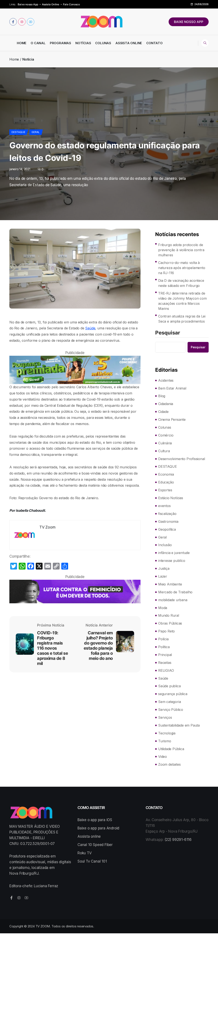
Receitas (164, 662)
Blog (161, 396)
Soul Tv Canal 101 (92, 861)
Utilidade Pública (171, 749)
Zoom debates (169, 764)
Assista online (89, 836)
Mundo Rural (168, 615)
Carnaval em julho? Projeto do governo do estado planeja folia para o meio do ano (98, 645)
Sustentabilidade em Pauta (179, 725)
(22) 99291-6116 (178, 839)
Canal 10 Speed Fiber (95, 845)
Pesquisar (167, 333)
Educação (166, 482)
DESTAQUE (18, 132)
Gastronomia (168, 521)
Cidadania (165, 404)
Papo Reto (166, 631)
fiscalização (167, 514)
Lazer (162, 576)
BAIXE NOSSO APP (188, 22)
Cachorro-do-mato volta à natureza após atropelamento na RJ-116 (181, 268)
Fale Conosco (71, 4)
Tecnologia (166, 733)
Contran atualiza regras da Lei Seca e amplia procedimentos (181, 318)
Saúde (90, 328)
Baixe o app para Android (98, 828)
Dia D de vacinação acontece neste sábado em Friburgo (181, 283)
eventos (164, 506)
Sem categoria (169, 702)
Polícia (163, 639)
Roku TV (84, 853)
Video (162, 756)
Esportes (165, 490)
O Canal (38, 43)
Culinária (165, 443)
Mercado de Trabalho (175, 592)
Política (163, 647)
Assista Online (50, 4)
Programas (60, 43)
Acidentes (166, 380)
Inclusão (165, 545)
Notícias (83, 43)
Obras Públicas (170, 623)
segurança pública (172, 694)
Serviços (165, 717)
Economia (166, 474)
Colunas (103, 43)
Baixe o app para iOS (94, 820)
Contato (154, 43)
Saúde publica (169, 686)
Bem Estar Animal (172, 388)
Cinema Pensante (172, 419)
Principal (165, 655)
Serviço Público (170, 709)
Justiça (163, 568)
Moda (162, 608)
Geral (36, 132)
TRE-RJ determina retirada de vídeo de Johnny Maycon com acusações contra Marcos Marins (182, 301)
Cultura (164, 451)
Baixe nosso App (28, 4)
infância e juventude (174, 553)
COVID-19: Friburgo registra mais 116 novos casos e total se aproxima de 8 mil (52, 648)
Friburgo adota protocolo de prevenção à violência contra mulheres (181, 250)
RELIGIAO (166, 670)
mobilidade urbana (172, 600)
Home (21, 43)
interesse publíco (171, 560)
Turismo (164, 741)
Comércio (165, 435)
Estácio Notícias (170, 498)
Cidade (163, 411)
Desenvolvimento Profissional (181, 459)
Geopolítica (167, 529)
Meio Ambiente (170, 584)
